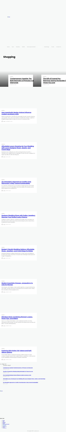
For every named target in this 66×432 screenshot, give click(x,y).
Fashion (11, 76)
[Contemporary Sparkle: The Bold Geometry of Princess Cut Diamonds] (16, 73)
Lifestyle (44, 76)
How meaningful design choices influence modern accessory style (16, 113)
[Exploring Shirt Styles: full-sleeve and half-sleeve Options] (17, 338)
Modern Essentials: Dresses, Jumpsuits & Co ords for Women (17, 284)
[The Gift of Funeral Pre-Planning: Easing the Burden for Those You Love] (49, 73)
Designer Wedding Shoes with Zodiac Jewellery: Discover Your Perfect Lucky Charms (18, 216)
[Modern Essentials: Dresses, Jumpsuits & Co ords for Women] (17, 270)
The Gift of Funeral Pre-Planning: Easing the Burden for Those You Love (18, 371)
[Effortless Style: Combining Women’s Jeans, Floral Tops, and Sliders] (17, 304)
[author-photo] (2, 121)
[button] (63, 30)
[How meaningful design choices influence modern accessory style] (17, 99)
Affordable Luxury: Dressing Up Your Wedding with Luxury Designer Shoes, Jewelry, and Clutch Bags (18, 148)
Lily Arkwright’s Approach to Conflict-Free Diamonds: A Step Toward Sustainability (16, 182)
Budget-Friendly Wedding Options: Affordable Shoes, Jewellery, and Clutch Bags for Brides (18, 250)
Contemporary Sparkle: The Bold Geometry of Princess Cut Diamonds (18, 367)
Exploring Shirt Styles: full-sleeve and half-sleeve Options (17, 351)
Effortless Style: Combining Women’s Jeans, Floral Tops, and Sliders (17, 317)
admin (4, 121)
